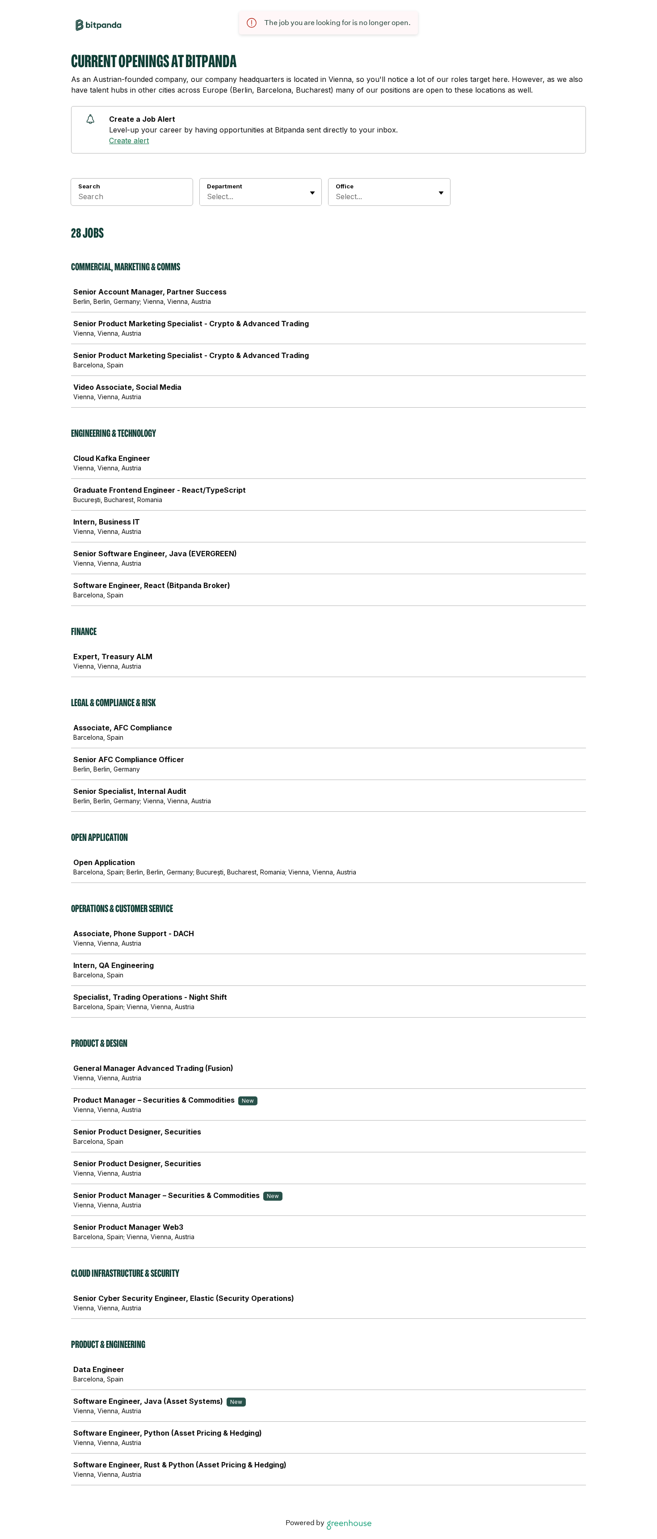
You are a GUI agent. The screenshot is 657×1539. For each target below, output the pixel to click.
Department (224, 186)
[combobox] (208, 196)
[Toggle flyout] (312, 193)
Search (89, 186)
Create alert (129, 140)
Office (345, 186)
